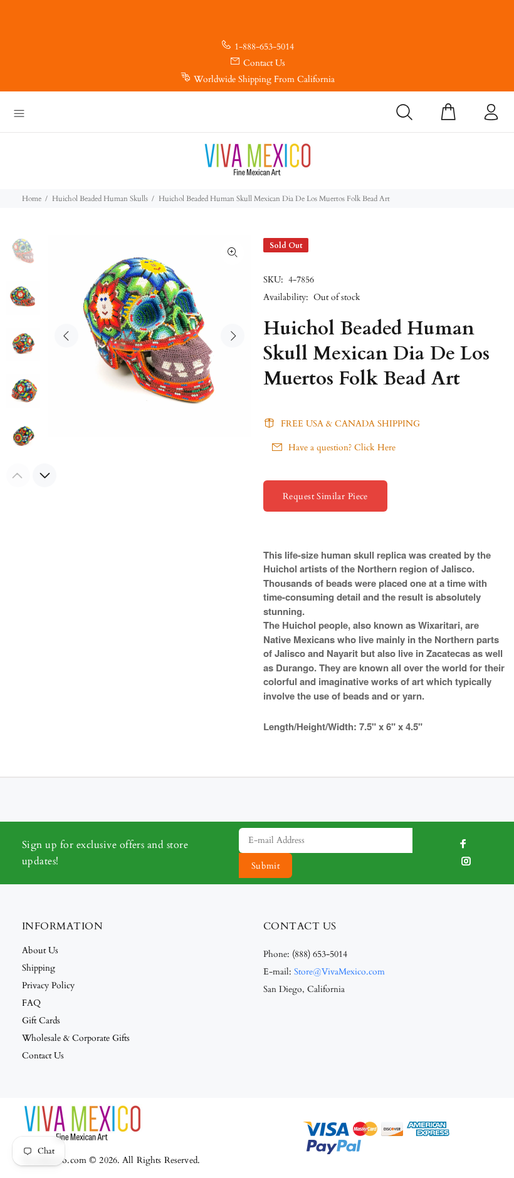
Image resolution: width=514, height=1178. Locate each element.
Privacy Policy (48, 985)
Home (31, 199)
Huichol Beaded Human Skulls (100, 199)
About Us (40, 950)
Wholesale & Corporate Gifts (76, 1038)
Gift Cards (41, 1020)
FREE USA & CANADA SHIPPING (350, 424)
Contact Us (264, 63)
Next (232, 336)
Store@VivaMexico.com (339, 972)
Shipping (38, 968)
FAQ (31, 1003)
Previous (66, 336)
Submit (265, 866)
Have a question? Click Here (342, 447)
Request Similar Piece (325, 496)
